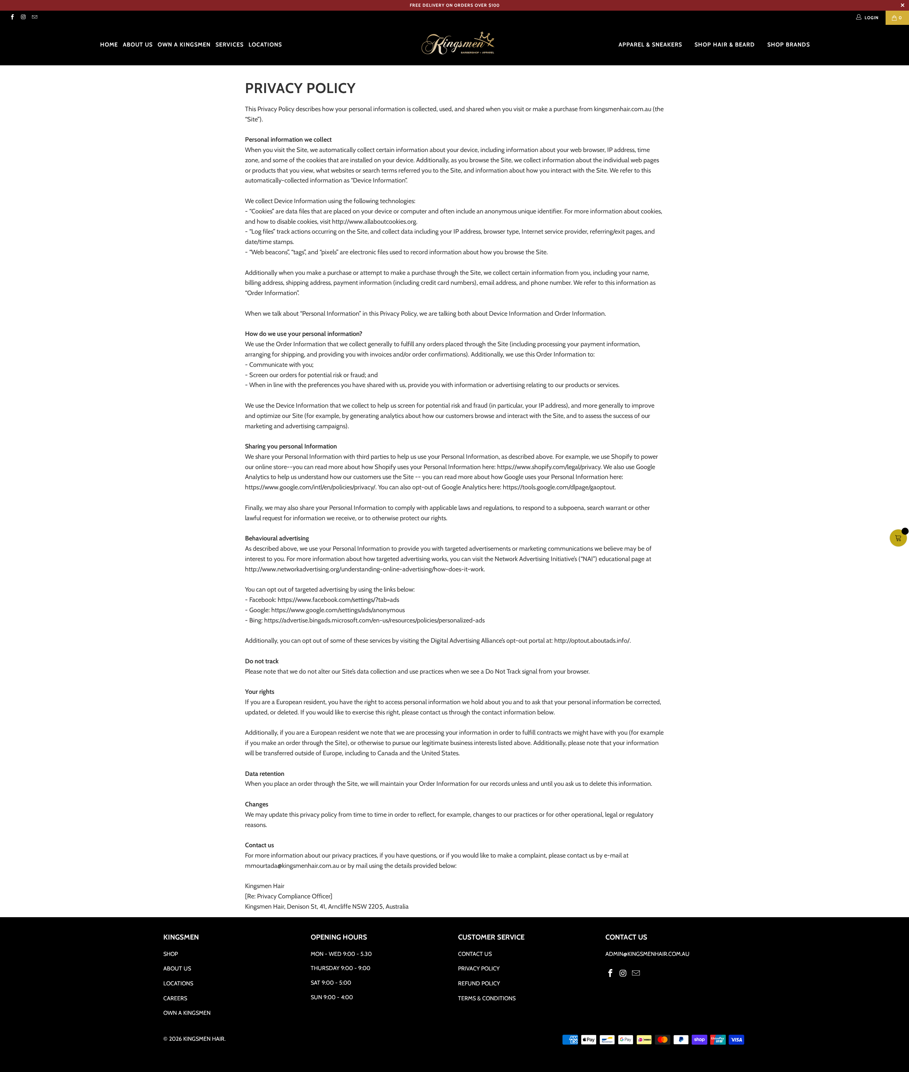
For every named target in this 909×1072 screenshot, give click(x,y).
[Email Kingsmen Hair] (34, 17)
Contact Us (475, 954)
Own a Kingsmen (184, 44)
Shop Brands (789, 44)
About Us (138, 44)
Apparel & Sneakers (651, 44)
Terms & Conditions (487, 998)
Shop (170, 954)
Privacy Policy (479, 968)
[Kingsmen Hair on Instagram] (23, 17)
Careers (175, 998)
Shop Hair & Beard (726, 44)
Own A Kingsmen (187, 1013)
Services (230, 44)
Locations (265, 44)
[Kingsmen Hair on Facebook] (12, 17)
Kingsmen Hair (203, 1038)
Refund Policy (479, 983)
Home (109, 44)
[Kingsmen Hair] (458, 43)
